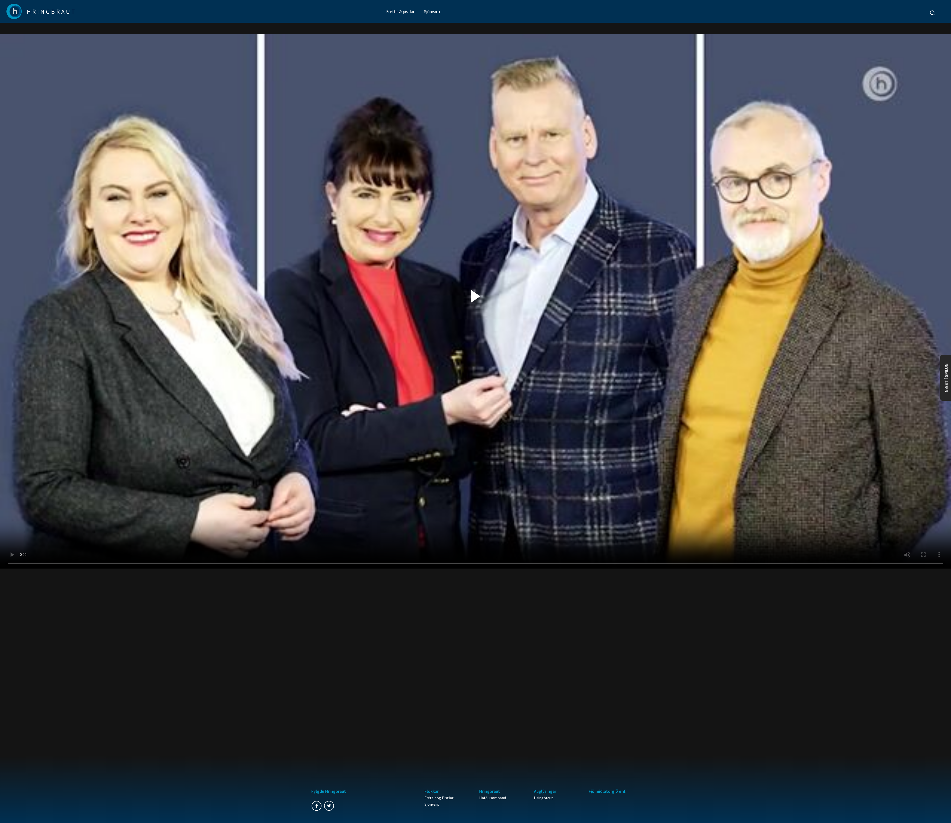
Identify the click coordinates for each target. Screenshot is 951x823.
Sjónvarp (432, 11)
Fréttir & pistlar (400, 11)
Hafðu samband (492, 797)
